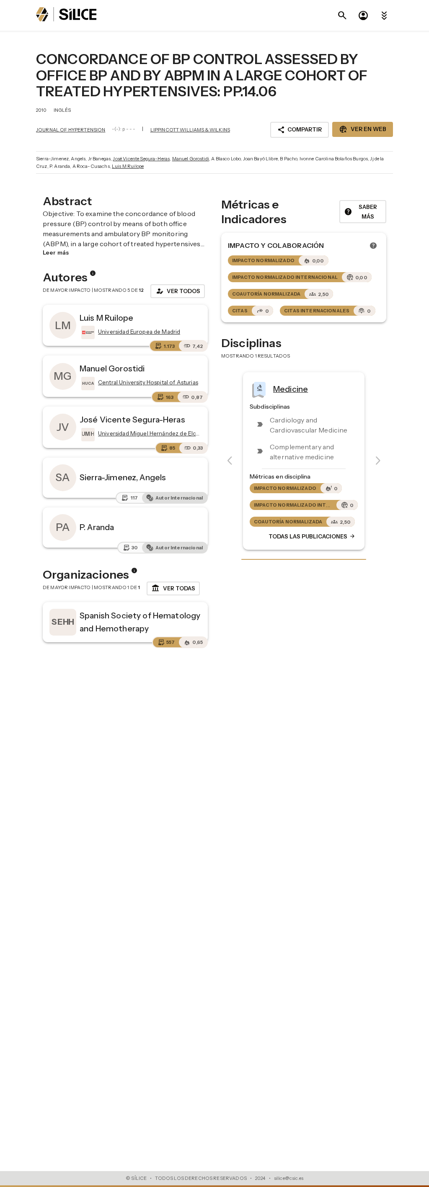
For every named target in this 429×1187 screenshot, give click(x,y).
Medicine (290, 389)
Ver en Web (362, 129)
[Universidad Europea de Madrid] (87, 332)
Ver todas (173, 588)
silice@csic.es (288, 1178)
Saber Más (360, 211)
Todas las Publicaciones (312, 537)
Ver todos (177, 291)
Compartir (299, 130)
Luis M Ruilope (128, 166)
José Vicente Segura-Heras (141, 159)
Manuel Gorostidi (190, 159)
